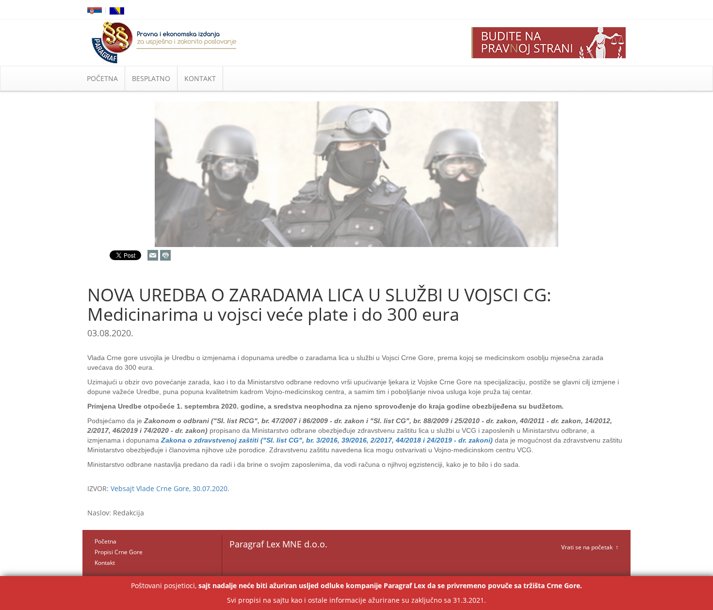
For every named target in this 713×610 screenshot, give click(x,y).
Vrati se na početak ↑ (589, 547)
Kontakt (105, 563)
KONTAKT (200, 78)
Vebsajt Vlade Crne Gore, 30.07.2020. (170, 488)
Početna (105, 541)
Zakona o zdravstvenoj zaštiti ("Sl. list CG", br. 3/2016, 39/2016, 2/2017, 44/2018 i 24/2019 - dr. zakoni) (327, 440)
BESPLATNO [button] (151, 78)
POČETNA (102, 78)
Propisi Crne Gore (119, 552)
